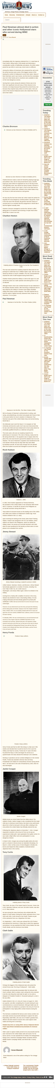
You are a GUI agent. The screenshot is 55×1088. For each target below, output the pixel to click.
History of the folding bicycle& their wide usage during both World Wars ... (48, 288)
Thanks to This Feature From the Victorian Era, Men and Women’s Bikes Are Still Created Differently (48, 134)
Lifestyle (28, 15)
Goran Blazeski (12, 37)
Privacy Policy (31, 1077)
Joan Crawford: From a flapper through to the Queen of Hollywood (47, 247)
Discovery (12, 15)
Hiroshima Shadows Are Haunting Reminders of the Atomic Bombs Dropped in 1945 (48, 148)
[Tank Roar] (50, 1077)
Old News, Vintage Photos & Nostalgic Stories (16, 11)
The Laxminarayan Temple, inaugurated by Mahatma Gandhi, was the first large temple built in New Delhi (31, 1068)
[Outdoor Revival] (46, 1077)
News (6, 15)
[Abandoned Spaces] (48, 1077)
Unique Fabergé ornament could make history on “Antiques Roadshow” (11, 1067)
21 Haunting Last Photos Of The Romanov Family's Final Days (48, 309)
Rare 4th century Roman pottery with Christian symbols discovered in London (48, 169)
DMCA (24, 1077)
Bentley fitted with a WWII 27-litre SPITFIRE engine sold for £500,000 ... (47, 201)
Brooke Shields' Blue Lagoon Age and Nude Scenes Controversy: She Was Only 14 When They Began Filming (47, 364)
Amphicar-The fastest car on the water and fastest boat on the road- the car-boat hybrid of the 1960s (47, 121)
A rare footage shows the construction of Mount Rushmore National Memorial (47, 236)
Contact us (41, 15)
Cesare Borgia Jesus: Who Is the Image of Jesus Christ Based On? (48, 158)
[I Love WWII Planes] (52, 1077)
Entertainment (20, 15)
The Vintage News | (16, 1077)
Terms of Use (40, 1077)
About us (34, 15)
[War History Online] (44, 1077)
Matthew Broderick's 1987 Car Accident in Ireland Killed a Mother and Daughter (48, 299)
